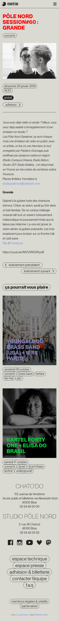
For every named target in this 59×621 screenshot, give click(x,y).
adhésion (11, 104)
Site (5, 243)
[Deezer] (39, 542)
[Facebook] (10, 542)
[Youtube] (29, 542)
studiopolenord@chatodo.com (21, 183)
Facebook (17, 243)
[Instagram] (19, 542)
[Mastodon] (48, 542)
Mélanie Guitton (42, 615)
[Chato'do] (10, 4)
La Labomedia (22, 615)
